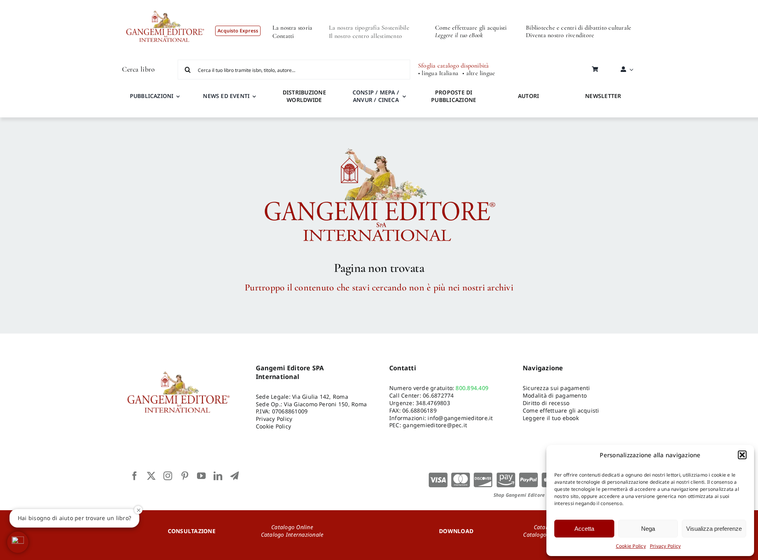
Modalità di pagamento (555, 395)
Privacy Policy (665, 546)
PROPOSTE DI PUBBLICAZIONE (453, 96)
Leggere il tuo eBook (459, 35)
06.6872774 (438, 395)
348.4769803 (433, 403)
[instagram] (167, 475)
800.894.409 (472, 388)
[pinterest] (184, 475)
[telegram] (234, 475)
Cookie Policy (631, 546)
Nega (648, 528)
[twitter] (151, 475)
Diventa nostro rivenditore (560, 35)
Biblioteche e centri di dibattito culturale (578, 28)
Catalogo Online (292, 527)
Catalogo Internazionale (292, 534)
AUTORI (528, 96)
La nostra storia (292, 28)
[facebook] (134, 475)
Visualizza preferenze (714, 528)
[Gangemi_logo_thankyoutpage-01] (379, 144)
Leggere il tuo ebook (551, 418)
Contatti (283, 36)
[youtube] (201, 475)
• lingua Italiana (438, 73)
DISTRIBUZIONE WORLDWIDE (304, 96)
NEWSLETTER (603, 96)
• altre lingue (478, 73)
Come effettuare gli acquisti (471, 28)
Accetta (584, 528)
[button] (742, 455)
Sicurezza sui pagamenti (556, 388)
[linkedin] (218, 475)
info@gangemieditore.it (460, 418)
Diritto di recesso (546, 403)
